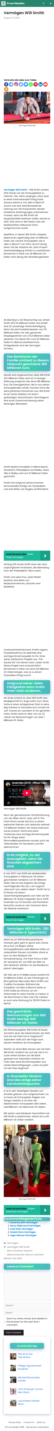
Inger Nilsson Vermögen (23, 1235)
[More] (6, 89)
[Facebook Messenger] (26, 84)
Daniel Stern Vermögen (23, 1232)
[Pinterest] (35, 84)
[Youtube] (45, 84)
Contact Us (28, 1422)
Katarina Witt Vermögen (24, 1222)
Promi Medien (15, 3)
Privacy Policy (15, 1422)
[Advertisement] (27, 51)
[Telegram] (11, 84)
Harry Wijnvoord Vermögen (25, 1225)
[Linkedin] (40, 84)
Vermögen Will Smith (15, 189)
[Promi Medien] (3, 3)
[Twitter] (21, 84)
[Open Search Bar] (43, 3)
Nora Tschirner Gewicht (20, 1250)
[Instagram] (16, 84)
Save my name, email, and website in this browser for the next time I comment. (27, 1321)
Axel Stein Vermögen (21, 1228)
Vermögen (13, 1243)
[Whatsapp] (31, 84)
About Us (41, 1422)
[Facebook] (6, 84)
